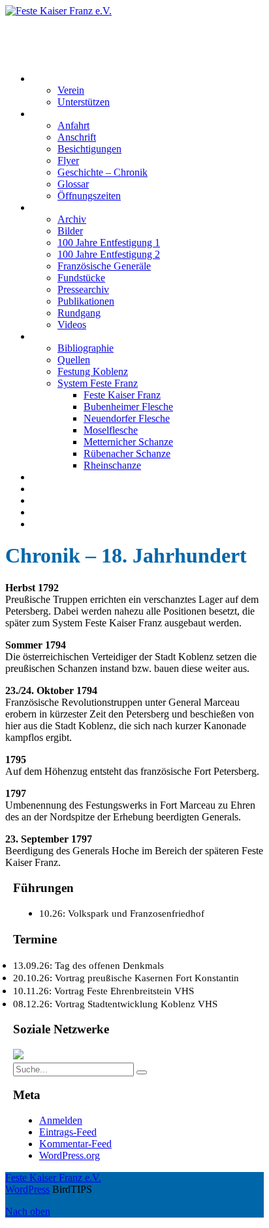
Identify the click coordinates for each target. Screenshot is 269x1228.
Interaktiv (51, 207)
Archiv (71, 219)
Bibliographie (85, 348)
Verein (70, 90)
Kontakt (48, 488)
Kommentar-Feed (75, 1143)
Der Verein (53, 78)
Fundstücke (81, 277)
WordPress (27, 1189)
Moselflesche (111, 430)
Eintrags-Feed (68, 1131)
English (47, 523)
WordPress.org (69, 1155)
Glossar (73, 183)
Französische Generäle (104, 266)
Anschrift (76, 137)
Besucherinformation (74, 113)
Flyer (68, 160)
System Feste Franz (97, 383)
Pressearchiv (83, 289)
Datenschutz (56, 512)
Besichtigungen (89, 148)
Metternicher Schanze (128, 441)
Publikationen (85, 301)
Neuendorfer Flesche (127, 418)
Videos (71, 324)
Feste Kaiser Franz (122, 394)
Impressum (53, 500)
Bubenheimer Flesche (128, 406)
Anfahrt (73, 125)
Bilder (70, 230)
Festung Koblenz (66, 336)
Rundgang (79, 312)
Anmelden (60, 1120)
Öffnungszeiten (89, 195)
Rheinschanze (112, 465)
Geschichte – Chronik (102, 172)
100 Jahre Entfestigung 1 (108, 242)
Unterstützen (83, 101)
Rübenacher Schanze (127, 453)
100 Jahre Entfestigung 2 (108, 254)
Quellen (73, 359)
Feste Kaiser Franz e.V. (53, 22)
